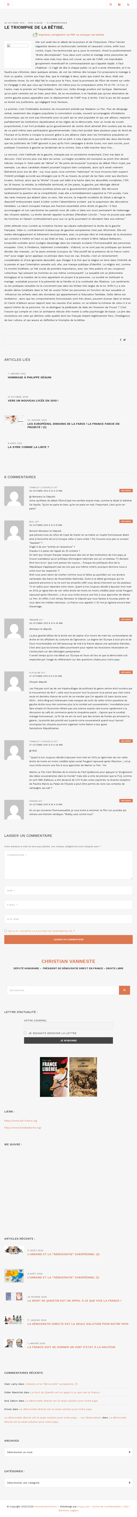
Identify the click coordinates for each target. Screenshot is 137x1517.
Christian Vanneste (68, 961)
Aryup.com (83, 1506)
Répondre (126, 491)
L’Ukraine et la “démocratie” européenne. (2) (63, 1254)
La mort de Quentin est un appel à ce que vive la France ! (74, 1300)
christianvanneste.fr (45, 1506)
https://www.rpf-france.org (20, 1120)
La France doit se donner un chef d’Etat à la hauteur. (71, 1347)
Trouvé (33, 620)
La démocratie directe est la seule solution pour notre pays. (78, 1324)
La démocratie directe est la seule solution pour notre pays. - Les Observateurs (52, 1417)
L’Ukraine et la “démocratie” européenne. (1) (63, 1277)
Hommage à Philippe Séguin (29, 377)
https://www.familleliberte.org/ (22, 1127)
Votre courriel (35, 1020)
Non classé (35, 23)
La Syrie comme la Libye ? (28, 447)
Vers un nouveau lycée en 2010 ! (33, 400)
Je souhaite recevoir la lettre (52, 1033)
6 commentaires (57, 23)
